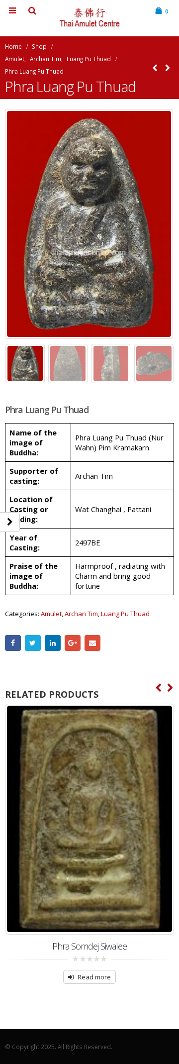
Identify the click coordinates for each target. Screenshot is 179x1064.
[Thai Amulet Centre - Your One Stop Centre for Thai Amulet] (89, 17)
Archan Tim (81, 613)
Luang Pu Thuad (125, 613)
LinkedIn (53, 643)
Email (92, 643)
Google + (73, 643)
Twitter (33, 643)
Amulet (51, 613)
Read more (94, 976)
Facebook (13, 643)
